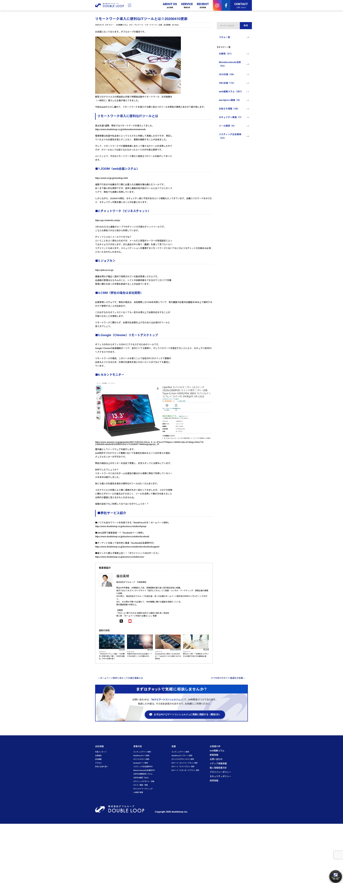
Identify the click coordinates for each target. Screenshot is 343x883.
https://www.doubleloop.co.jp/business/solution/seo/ (119, 557)
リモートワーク (151, 25)
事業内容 (137, 747)
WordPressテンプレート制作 (182, 756)
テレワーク (138, 25)
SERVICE (187, 5)
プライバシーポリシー (220, 772)
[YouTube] (130, 621)
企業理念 (98, 756)
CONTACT (241, 5)
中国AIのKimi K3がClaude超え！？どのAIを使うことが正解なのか (139, 655)
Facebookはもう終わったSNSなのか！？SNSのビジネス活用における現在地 (168, 656)
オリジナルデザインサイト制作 (183, 759)
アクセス (98, 763)
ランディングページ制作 (142, 752)
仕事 (160, 25)
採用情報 (214, 781)
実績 (174, 747)
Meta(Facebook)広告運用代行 (144, 770)
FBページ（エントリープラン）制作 (185, 763)
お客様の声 (215, 747)
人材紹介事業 (138, 792)
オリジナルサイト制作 (141, 759)
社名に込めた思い (101, 767)
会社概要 (98, 759)
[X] (121, 621)
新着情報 (214, 755)
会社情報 (99, 747)
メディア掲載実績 (218, 764)
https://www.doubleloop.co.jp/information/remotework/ (120, 130)
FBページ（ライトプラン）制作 (183, 767)
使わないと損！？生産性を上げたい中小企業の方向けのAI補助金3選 (196, 655)
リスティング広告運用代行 (143, 767)
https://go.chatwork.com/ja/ (107, 220)
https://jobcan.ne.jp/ (104, 270)
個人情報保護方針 (218, 768)
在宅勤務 (167, 25)
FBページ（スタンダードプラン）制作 (185, 770)
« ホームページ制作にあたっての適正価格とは (120, 678)
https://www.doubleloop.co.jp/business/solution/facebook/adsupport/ (127, 547)
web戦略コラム (122, 25)
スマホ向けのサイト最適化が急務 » (228, 678)
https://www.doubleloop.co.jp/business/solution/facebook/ (122, 537)
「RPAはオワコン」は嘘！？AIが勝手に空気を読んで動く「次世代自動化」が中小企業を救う (112, 656)
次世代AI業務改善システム (142, 774)
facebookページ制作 (140, 763)
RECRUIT (203, 5)
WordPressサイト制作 (141, 756)
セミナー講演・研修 (140, 785)
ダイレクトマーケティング (143, 789)
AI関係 (122, 649)
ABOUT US (170, 5)
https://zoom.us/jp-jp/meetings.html (111, 178)
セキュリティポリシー (220, 776)
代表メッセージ (100, 752)
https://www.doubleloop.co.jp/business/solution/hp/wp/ (120, 526)
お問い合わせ (216, 759)
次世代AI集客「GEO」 (141, 778)
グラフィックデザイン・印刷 (143, 781)
